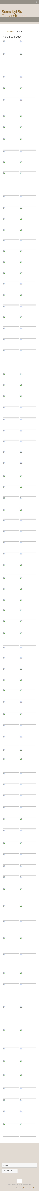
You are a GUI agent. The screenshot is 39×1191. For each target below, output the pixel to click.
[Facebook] (36, 2)
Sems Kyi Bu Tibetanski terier (14, 14)
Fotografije (10, 31)
